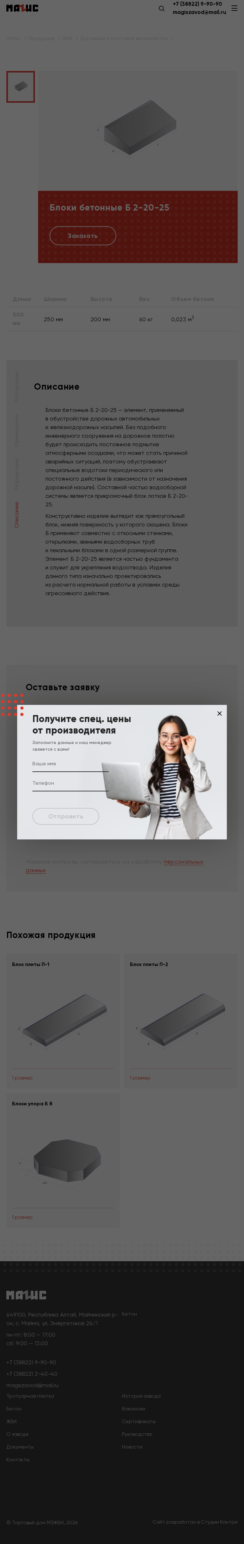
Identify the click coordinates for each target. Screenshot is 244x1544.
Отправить (65, 816)
